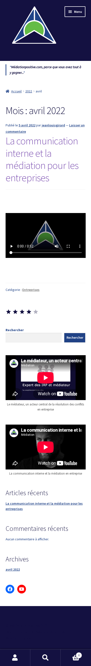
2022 (28, 91)
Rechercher (15, 330)
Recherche (45, 658)
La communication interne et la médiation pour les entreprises (42, 159)
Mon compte (15, 658)
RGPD (10, 631)
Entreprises (31, 290)
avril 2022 (13, 569)
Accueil (16, 91)
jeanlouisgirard (53, 125)
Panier (70, 653)
